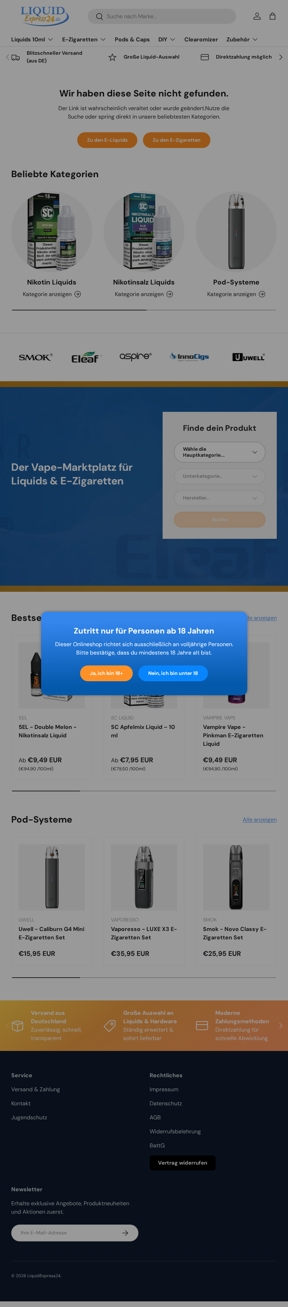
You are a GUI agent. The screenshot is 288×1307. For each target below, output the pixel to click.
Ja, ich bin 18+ (106, 673)
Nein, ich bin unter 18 (173, 673)
